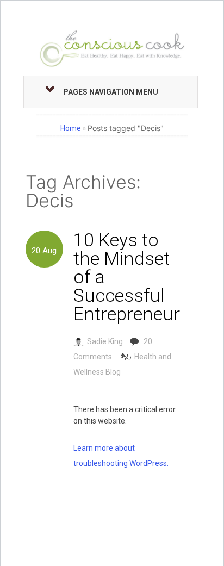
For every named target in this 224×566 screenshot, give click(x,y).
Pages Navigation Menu (110, 92)
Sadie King (105, 341)
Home (70, 128)
